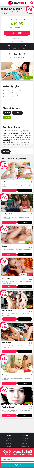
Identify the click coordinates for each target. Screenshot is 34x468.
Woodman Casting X (8, 407)
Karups (4, 246)
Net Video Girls (7, 214)
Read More (6, 151)
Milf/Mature (17, 113)
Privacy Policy (25, 443)
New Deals (9, 441)
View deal (25, 190)
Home (9, 438)
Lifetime (7, 117)
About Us (25, 438)
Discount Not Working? (17, 38)
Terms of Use (25, 446)
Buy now (9, 190)
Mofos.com (6, 278)
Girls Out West (7, 310)
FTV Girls (5, 182)
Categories (9, 446)
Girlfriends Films (8, 375)
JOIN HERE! (17, 33)
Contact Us (25, 441)
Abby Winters (6, 343)
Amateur (7, 113)
